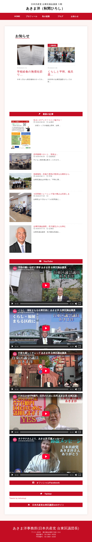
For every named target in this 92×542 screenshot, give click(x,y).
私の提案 (46, 16)
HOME (17, 16)
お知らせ (75, 16)
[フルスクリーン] (80, 304)
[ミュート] (76, 304)
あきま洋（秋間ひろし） (45, 6)
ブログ (60, 16)
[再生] (12, 304)
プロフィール (31, 16)
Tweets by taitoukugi (17, 498)
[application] (46, 285)
